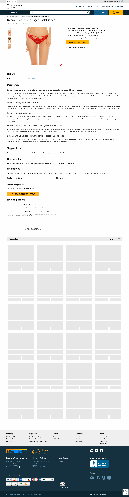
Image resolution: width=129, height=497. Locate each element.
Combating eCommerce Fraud (38, 441)
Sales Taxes (9, 441)
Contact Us (119, 6)
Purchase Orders (107, 6)
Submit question (33, 229)
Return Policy (103, 439)
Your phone (28, 211)
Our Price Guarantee (12, 439)
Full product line (77, 43)
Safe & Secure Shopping (36, 437)
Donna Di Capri (33, 78)
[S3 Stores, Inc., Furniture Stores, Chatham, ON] (99, 464)
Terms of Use (103, 441)
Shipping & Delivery (92, 6)
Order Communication (59, 437)
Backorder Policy (104, 437)
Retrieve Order (57, 439)
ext (48, 211)
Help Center (80, 6)
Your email (29, 208)
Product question (27, 214)
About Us (79, 439)
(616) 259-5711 (12, 463)
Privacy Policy (104, 443)
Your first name (27, 204)
